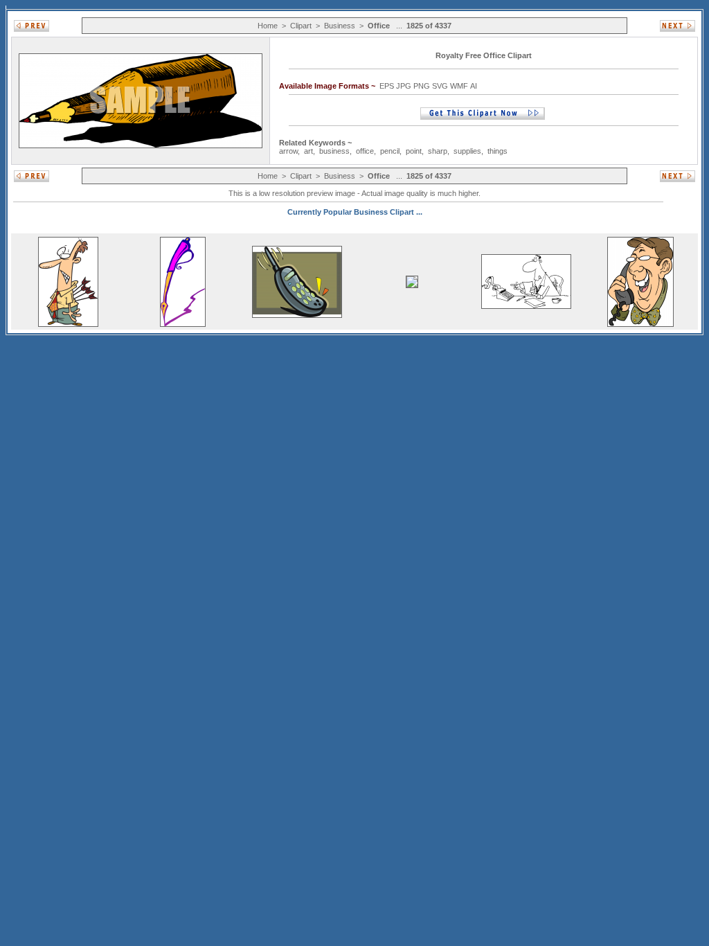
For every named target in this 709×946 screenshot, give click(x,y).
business (334, 151)
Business (339, 25)
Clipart (301, 25)
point (414, 151)
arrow (288, 151)
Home (268, 25)
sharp (437, 151)
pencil (390, 151)
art (308, 151)
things (497, 151)
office (365, 151)
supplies (467, 151)
